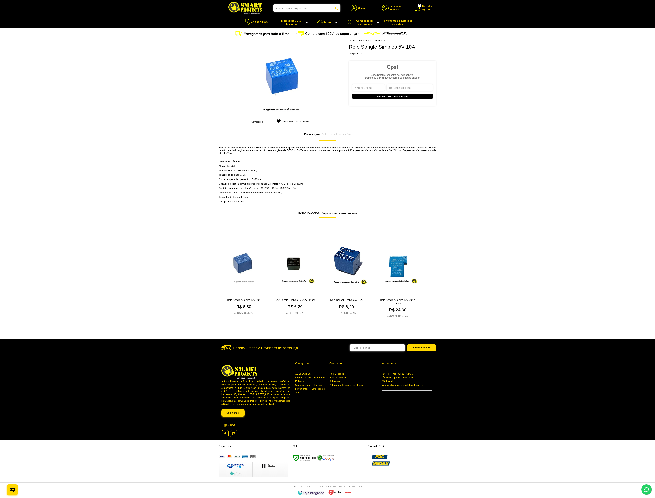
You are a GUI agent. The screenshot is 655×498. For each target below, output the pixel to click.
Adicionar (249, 310)
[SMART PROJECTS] (245, 8)
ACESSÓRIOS (303, 373)
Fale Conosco (336, 373)
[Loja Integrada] (311, 493)
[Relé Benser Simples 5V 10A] (346, 274)
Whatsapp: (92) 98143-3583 (400, 377)
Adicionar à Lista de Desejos (295, 122)
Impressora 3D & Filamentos (310, 377)
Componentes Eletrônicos (371, 40)
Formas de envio (338, 377)
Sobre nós (334, 381)
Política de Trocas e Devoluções (346, 385)
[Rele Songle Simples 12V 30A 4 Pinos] (397, 275)
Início (352, 40)
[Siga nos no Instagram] (233, 433)
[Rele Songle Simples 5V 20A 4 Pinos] (295, 274)
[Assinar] (421, 347)
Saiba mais (233, 412)
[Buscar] (336, 8)
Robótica (300, 381)
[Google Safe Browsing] (325, 458)
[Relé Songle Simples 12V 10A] (243, 274)
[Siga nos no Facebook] (225, 433)
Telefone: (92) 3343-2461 (399, 373)
